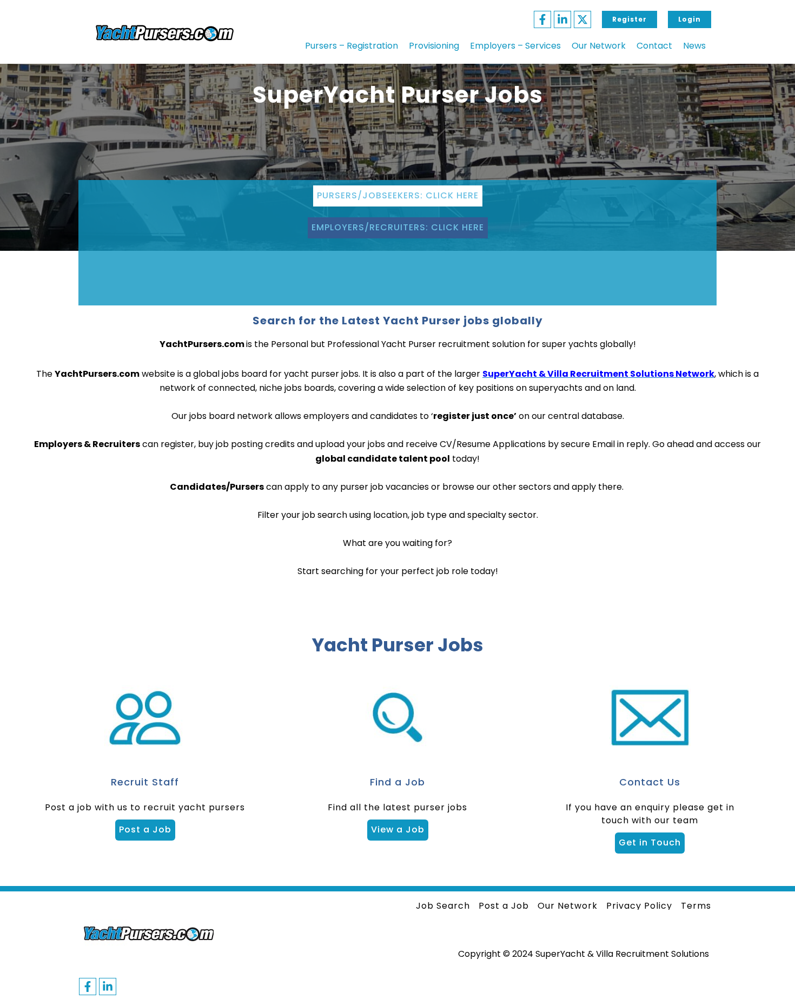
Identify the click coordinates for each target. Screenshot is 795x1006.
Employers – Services (515, 45)
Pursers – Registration (351, 45)
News (694, 45)
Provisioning (434, 45)
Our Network (599, 45)
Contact (654, 45)
